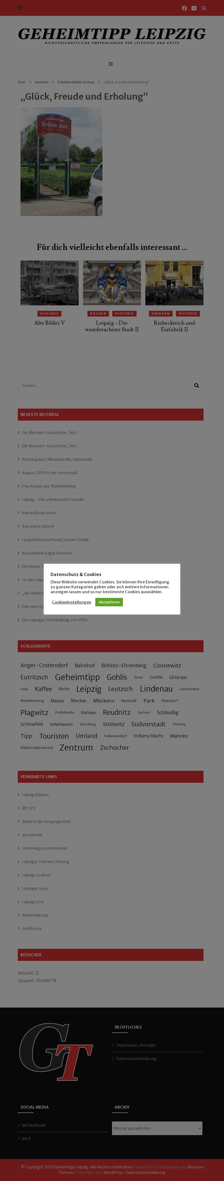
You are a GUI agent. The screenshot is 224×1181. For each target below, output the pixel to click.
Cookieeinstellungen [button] (71, 602)
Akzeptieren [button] (109, 602)
